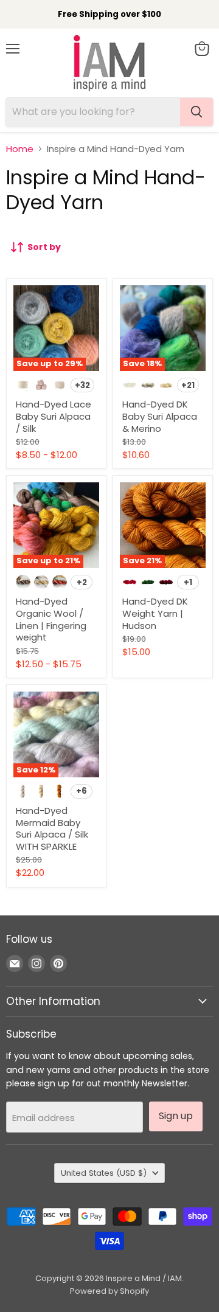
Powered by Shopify (109, 1291)
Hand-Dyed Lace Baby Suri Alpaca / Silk (53, 416)
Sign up (176, 1116)
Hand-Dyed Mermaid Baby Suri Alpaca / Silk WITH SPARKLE (52, 828)
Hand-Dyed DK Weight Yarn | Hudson (155, 613)
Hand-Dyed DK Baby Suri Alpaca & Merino (159, 416)
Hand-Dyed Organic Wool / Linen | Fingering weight (51, 619)
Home (19, 149)
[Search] (196, 112)
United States (104, 1173)
